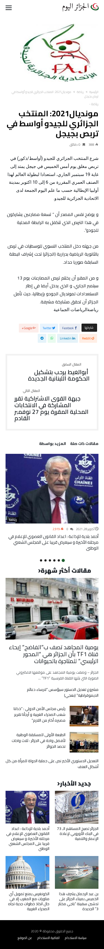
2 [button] (59, 560)
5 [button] (45, 560)
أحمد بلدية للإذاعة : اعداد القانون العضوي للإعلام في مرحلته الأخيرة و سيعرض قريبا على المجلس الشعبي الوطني (53, 542)
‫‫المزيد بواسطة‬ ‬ (51, 444)
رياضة (80, 92)
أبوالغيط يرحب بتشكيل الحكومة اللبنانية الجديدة (59, 372)
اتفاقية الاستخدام (48, 938)
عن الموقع (25, 938)
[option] (52, 502)
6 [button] (41, 560)
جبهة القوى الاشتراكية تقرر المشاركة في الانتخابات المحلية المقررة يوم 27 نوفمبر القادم (51, 405)
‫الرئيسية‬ (93, 92)
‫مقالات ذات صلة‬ (84, 444)
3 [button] (54, 560)
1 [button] (63, 560)
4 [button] (50, 560)
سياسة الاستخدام (76, 938)
